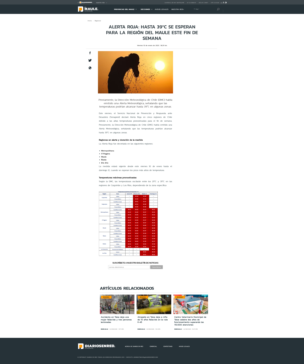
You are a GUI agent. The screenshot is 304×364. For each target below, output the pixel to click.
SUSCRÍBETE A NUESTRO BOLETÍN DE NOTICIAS (135, 263)
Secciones (145, 9)
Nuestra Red (100, 3)
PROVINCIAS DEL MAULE (124, 9)
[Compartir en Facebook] (90, 54)
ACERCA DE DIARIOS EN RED (134, 346)
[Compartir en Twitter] (90, 61)
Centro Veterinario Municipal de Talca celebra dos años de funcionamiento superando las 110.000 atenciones (190, 320)
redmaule (104, 329)
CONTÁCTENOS (167, 346)
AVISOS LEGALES (162, 9)
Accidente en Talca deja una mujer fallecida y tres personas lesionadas (116, 319)
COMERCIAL (153, 346)
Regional (98, 21)
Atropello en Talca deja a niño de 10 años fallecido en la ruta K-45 (153, 319)
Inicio (90, 21)
